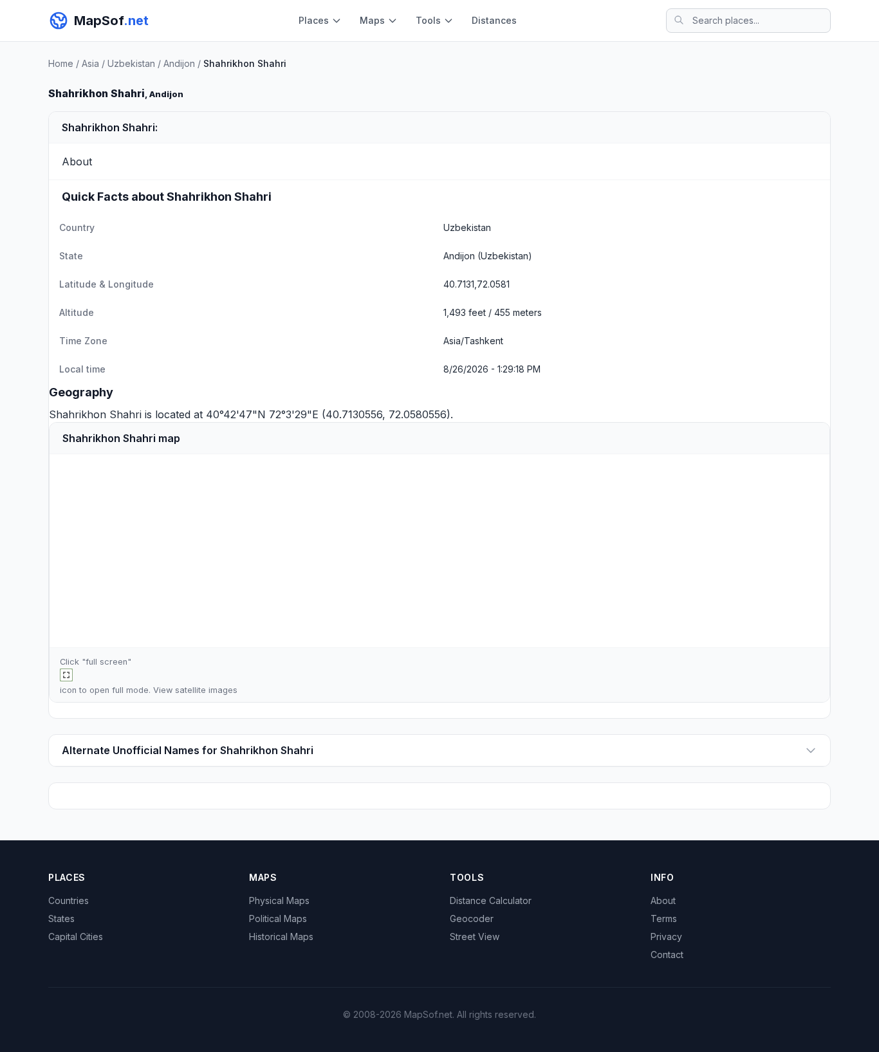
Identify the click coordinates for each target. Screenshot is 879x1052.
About (663, 900)
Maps (372, 20)
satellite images (206, 690)
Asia (90, 63)
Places (314, 20)
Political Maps (278, 918)
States (61, 918)
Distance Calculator (491, 900)
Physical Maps (279, 900)
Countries (68, 900)
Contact (667, 954)
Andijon (179, 63)
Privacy (666, 936)
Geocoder (472, 918)
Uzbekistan (131, 63)
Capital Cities (75, 936)
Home (60, 63)
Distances (494, 20)
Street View (474, 936)
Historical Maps (281, 936)
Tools (428, 20)
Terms (664, 918)
